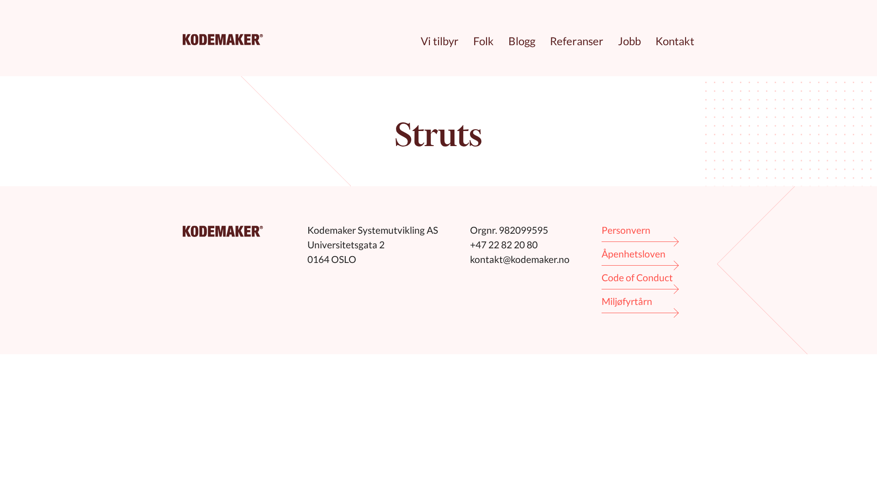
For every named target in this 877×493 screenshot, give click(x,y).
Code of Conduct (637, 277)
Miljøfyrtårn (627, 301)
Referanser (576, 40)
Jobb (629, 40)
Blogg (521, 40)
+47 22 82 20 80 (504, 244)
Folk (483, 40)
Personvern (626, 230)
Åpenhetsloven (634, 253)
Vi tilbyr (440, 40)
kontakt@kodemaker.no (520, 259)
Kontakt (674, 40)
